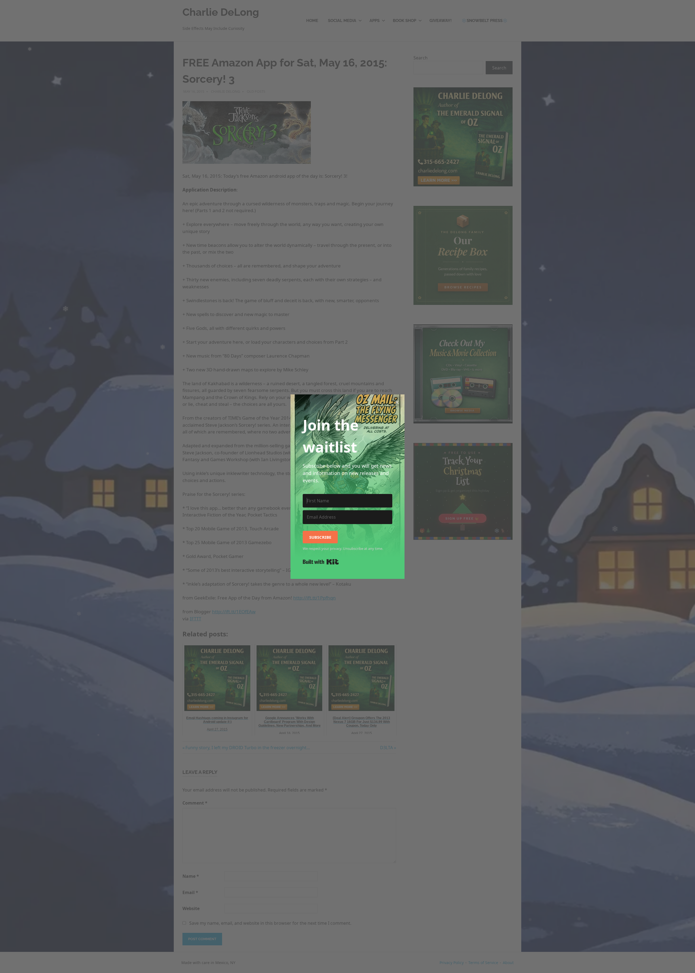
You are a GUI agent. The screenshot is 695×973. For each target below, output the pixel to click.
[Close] (396, 402)
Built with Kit (321, 562)
